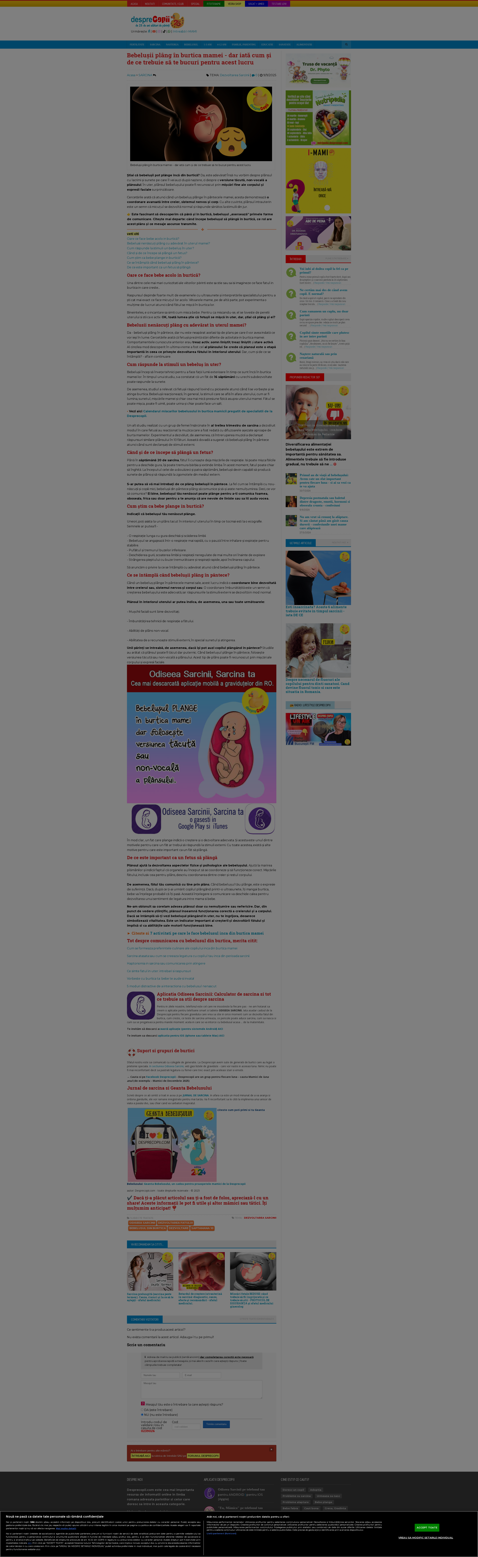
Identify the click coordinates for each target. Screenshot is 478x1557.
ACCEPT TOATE (427, 1527)
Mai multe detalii (66, 1528)
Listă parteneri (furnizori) (221, 1533)
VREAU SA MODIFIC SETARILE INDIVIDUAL (425, 1537)
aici (30, 1543)
